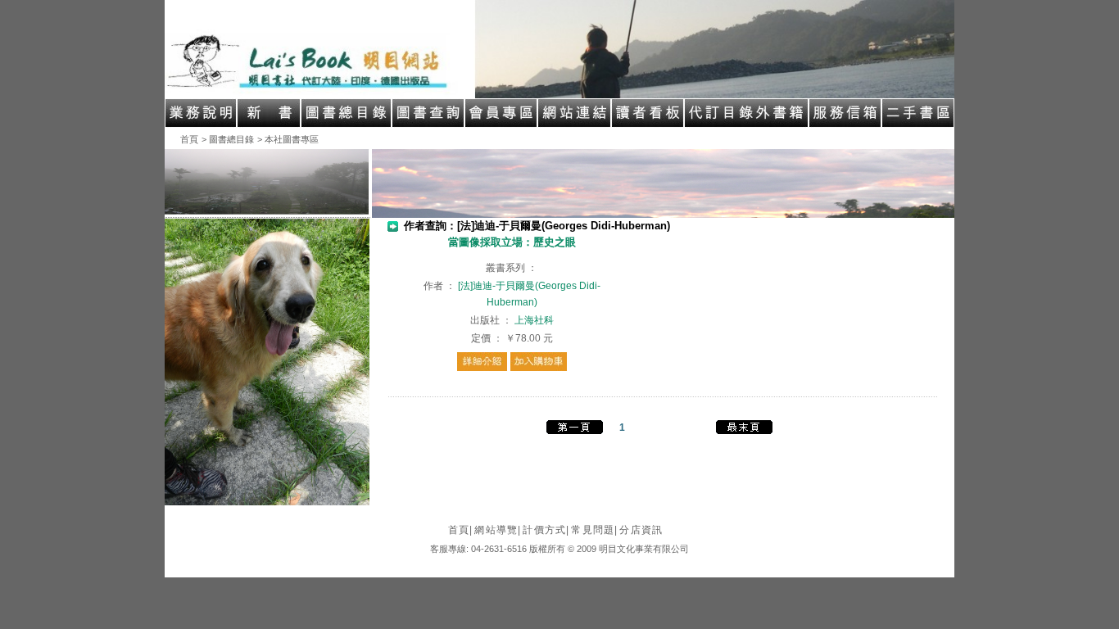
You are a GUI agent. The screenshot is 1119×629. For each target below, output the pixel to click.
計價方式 (546, 530)
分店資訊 (641, 530)
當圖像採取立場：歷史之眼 (512, 242)
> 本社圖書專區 (288, 139)
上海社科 (534, 320)
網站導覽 (497, 530)
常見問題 (594, 530)
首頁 (189, 139)
